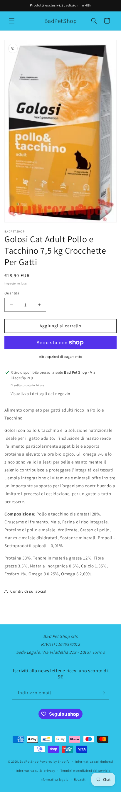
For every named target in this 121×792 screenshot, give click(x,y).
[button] (11, 20)
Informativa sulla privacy (35, 771)
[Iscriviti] (102, 693)
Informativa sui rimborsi (94, 761)
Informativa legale (54, 779)
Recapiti (80, 779)
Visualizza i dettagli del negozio (40, 393)
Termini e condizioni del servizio (85, 771)
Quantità (11, 293)
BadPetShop (29, 761)
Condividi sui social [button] (28, 591)
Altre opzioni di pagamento (60, 356)
